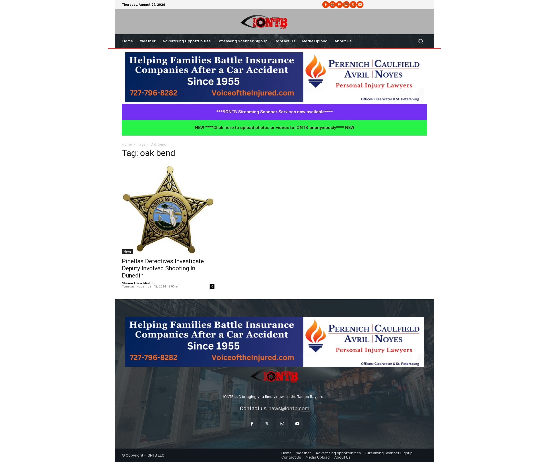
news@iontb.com (288, 408)
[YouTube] (297, 423)
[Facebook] (325, 4)
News (128, 251)
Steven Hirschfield (137, 283)
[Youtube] (360, 4)
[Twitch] (346, 4)
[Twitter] (266, 423)
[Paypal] (339, 4)
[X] (353, 4)
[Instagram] (332, 4)
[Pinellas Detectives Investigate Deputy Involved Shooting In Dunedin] (168, 209)
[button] (420, 41)
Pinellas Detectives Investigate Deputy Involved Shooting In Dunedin (163, 268)
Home (127, 144)
